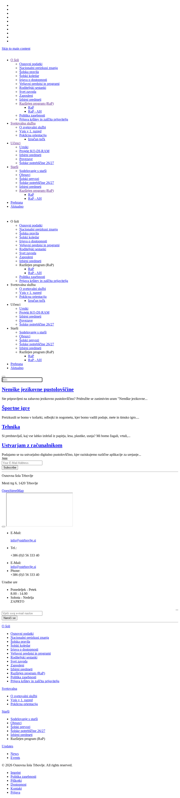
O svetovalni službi (32, 127)
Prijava (15, 792)
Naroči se (10, 618)
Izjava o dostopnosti (33, 80)
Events (15, 758)
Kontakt (16, 788)
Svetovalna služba (23, 123)
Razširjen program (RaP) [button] (36, 265)
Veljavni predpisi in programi (39, 84)
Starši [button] (14, 328)
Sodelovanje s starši (33, 171)
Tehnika (11, 427)
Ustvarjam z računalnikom (32, 445)
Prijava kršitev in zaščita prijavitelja (43, 119)
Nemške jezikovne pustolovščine (38, 389)
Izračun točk (36, 139)
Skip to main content (16, 48)
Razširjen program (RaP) (36, 103)
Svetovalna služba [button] (23, 285)
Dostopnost (18, 784)
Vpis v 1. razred (30, 131)
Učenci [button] (15, 304)
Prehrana (17, 202)
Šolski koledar (29, 76)
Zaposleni (26, 95)
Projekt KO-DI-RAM (34, 151)
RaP (31, 107)
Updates (7, 746)
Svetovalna (9, 688)
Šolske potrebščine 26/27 (36, 163)
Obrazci (24, 175)
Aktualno (17, 206)
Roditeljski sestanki (32, 88)
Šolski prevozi (29, 179)
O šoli (15, 60)
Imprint (16, 772)
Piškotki (16, 780)
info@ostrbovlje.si (23, 567)
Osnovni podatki (30, 64)
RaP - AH (35, 111)
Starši (14, 167)
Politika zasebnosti (32, 115)
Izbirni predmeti (30, 99)
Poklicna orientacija (33, 135)
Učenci (15, 143)
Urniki (23, 147)
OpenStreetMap (13, 490)
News (15, 754)
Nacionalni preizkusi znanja (38, 68)
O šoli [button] (15, 221)
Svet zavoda (27, 91)
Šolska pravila (29, 72)
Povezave (26, 159)
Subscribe (10, 467)
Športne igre (16, 408)
